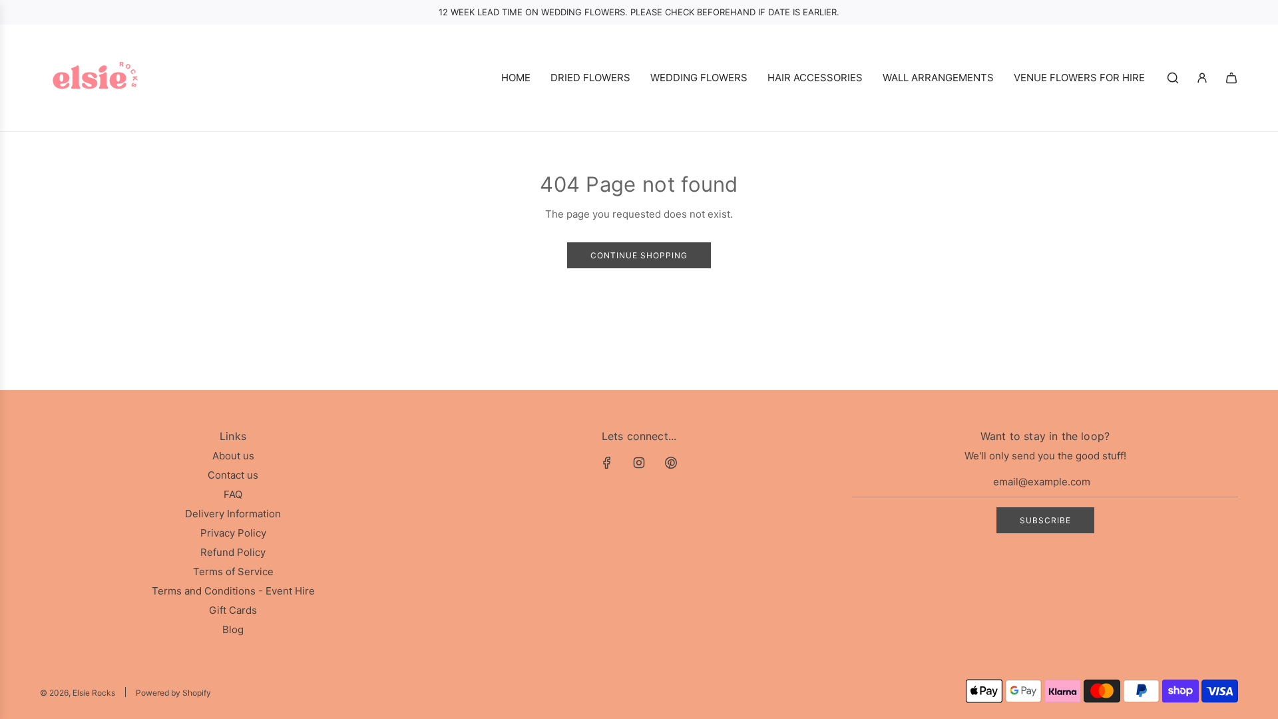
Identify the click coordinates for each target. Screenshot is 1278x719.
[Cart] (1231, 78)
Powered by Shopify (173, 693)
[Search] (1172, 78)
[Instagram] (639, 462)
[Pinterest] (671, 462)
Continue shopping (639, 255)
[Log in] (1202, 78)
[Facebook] (607, 462)
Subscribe (1045, 520)
